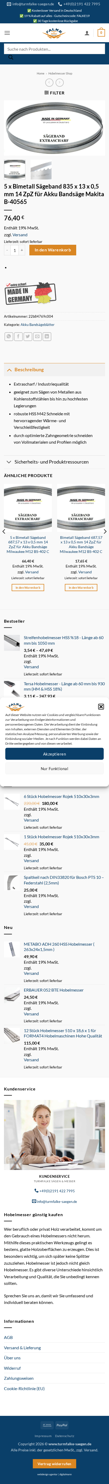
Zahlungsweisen (19, 1378)
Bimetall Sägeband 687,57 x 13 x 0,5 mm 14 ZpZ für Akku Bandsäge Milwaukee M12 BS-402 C (81, 544)
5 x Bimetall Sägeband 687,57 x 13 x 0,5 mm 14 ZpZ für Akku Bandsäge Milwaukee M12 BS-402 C (28, 544)
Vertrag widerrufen (54, 1463)
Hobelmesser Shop (60, 73)
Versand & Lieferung (22, 1347)
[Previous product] (60, 82)
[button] (101, 706)
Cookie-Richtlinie (35, 778)
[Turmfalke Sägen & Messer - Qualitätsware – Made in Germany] (54, 33)
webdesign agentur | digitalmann (54, 1474)
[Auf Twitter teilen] (28, 336)
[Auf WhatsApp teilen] (8, 336)
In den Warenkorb (53, 249)
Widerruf (12, 1367)
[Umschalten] (9, 369)
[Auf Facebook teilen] (18, 336)
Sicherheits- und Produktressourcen (52, 462)
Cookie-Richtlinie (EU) (24, 1388)
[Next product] (49, 82)
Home (40, 73)
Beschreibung (29, 369)
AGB (8, 1337)
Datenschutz (59, 778)
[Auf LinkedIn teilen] (47, 336)
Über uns (12, 1357)
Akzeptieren (54, 753)
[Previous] (12, 127)
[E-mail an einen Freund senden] (37, 336)
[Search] (11, 58)
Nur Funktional (54, 768)
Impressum (78, 778)
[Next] (96, 127)
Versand (20, 234)
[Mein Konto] (87, 33)
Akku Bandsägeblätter (37, 324)
